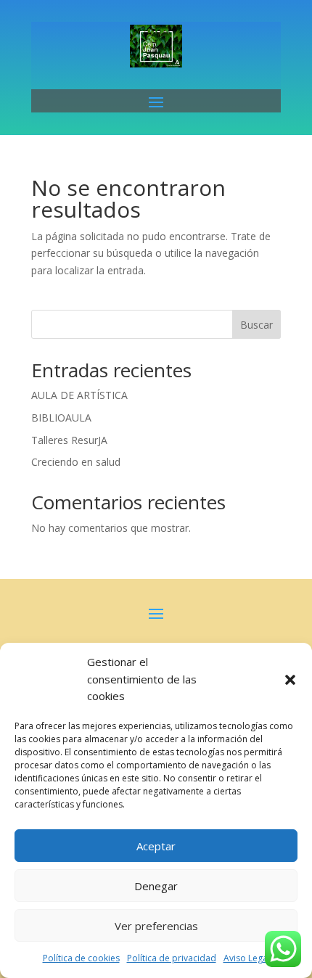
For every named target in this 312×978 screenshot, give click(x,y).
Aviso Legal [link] (246, 958)
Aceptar (156, 846)
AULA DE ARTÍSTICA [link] (79, 395)
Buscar (256, 325)
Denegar (156, 886)
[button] (290, 680)
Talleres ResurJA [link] (69, 440)
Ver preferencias (156, 926)
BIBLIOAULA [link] (61, 417)
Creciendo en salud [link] (75, 462)
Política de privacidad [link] (171, 958)
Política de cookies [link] (81, 958)
